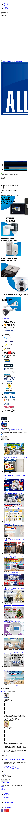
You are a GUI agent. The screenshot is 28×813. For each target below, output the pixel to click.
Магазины (6, 797)
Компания (3, 786)
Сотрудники (7, 794)
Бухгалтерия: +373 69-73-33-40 (11, 768)
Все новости (4, 416)
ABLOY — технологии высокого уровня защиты (13, 422)
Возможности (7, 805)
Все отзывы (4, 691)
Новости (6, 793)
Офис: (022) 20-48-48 (9, 766)
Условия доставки (8, 802)
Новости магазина (7, 435)
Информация (4, 788)
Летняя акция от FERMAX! (11, 573)
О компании (7, 791)
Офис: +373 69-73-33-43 (10, 767)
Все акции (3, 440)
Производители (8, 807)
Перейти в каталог (5, 318)
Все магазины (4, 757)
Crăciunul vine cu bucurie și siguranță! (13, 621)
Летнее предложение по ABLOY (12, 685)
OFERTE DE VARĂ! (9, 524)
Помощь (3, 789)
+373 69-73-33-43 (5, 11)
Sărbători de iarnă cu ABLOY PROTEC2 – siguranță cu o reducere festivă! (14, 557)
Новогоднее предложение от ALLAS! (13, 493)
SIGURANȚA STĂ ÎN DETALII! (12, 508)
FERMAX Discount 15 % (10, 637)
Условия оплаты (8, 801)
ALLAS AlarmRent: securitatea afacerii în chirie (12, 429)
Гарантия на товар (8, 803)
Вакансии (6, 795)
